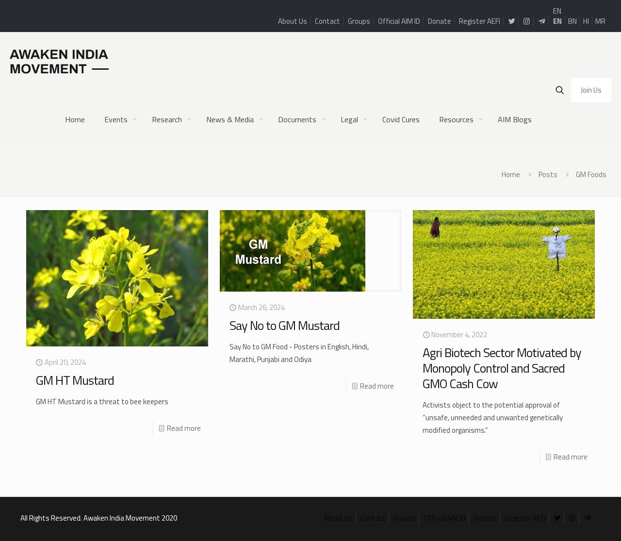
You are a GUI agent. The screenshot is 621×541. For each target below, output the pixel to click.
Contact (327, 21)
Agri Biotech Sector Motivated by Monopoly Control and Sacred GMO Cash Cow (502, 368)
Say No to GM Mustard (284, 325)
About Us (292, 21)
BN (572, 21)
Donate (439, 21)
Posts (548, 174)
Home (511, 174)
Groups (359, 21)
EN (557, 10)
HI (586, 21)
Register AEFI (479, 21)
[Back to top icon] (574, 521)
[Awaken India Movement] (59, 61)
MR (600, 21)
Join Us (591, 90)
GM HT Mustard (75, 380)
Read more (184, 428)
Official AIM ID (399, 21)
